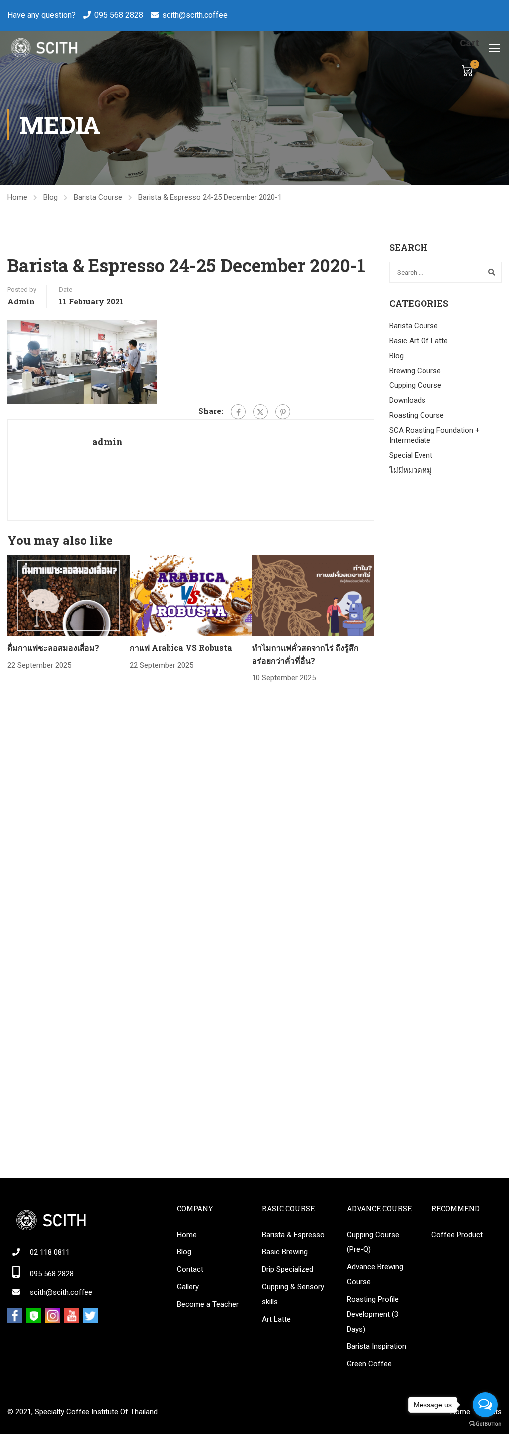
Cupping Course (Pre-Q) (373, 1242)
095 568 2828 (118, 15)
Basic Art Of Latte (418, 340)
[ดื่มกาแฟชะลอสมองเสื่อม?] (68, 594)
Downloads (407, 400)
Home (17, 197)
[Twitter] (260, 411)
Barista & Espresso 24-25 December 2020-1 (210, 197)
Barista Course (98, 197)
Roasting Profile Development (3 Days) (373, 1314)
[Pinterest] (282, 411)
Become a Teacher (208, 1304)
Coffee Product (457, 1234)
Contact (190, 1269)
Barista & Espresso (293, 1234)
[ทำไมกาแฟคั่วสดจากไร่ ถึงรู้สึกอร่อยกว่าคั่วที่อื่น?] (313, 594)
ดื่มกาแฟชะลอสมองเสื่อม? (53, 647)
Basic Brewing (285, 1251)
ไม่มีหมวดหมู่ (410, 470)
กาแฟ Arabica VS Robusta (181, 647)
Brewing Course (415, 370)
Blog (50, 197)
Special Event (410, 455)
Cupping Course (415, 385)
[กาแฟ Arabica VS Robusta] (191, 594)
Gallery (188, 1286)
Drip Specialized (287, 1269)
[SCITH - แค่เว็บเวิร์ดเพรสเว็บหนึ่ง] (43, 47)
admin (21, 301)
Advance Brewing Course (375, 1274)
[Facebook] (238, 411)
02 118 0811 (50, 1252)
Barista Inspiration (376, 1346)
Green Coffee (369, 1363)
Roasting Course (416, 415)
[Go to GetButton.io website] (485, 1424)
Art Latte (276, 1319)
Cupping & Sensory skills (293, 1294)
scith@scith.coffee (195, 15)
